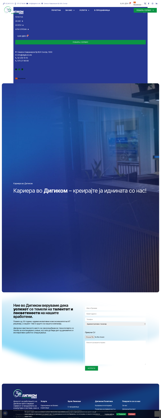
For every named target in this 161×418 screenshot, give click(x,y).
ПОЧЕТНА (56, 10)
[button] (145, 3)
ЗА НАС (68, 10)
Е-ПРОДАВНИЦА (102, 10)
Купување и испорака (103, 405)
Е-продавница (73, 407)
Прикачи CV (90, 332)
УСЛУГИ (83, 10)
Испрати (91, 368)
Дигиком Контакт (129, 409)
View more (36, 416)
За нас (124, 405)
